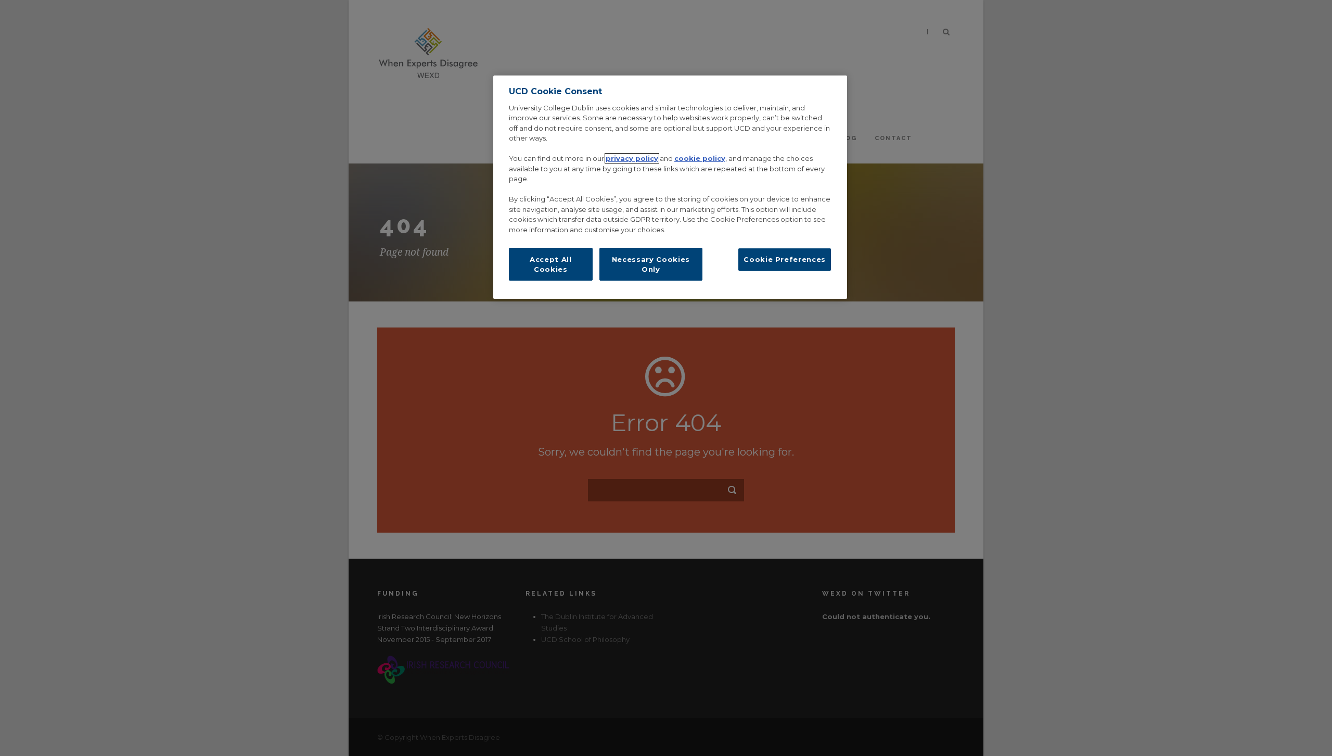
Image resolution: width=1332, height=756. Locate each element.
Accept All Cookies (551, 264)
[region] (670, 187)
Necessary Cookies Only (651, 264)
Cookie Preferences (785, 259)
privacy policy (632, 158)
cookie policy (699, 158)
